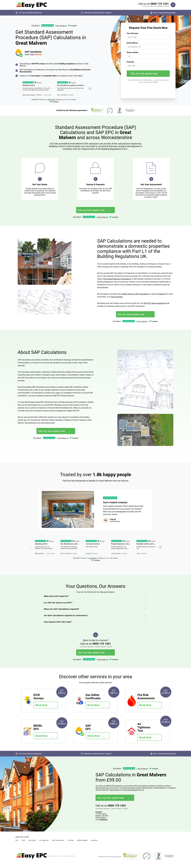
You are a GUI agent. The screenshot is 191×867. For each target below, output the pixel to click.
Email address (132, 43)
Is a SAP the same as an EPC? (58, 603)
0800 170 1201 (159, 3)
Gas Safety (32, 840)
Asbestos (94, 840)
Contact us (103, 820)
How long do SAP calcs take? (58, 622)
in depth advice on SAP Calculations (135, 294)
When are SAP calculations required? (61, 609)
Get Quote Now (117, 297)
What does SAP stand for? (56, 596)
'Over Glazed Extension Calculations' (117, 279)
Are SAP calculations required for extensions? (66, 615)
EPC (16, 840)
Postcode (130, 62)
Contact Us (161, 294)
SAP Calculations (58, 840)
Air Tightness (44, 840)
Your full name (132, 33)
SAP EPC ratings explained (154, 303)
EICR (23, 840)
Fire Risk (71, 840)
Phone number (132, 52)
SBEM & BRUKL (82, 840)
